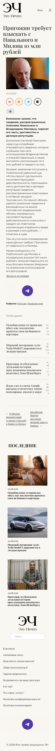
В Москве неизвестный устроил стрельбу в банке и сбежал (16, 419)
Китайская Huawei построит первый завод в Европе (39, 418)
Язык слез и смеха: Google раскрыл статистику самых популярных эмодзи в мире (24, 388)
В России (21, 303)
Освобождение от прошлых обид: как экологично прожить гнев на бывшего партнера (24, 329)
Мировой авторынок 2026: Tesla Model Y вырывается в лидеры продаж (24, 348)
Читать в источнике (17, 275)
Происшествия (35, 303)
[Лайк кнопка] (10, 111)
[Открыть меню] (50, 10)
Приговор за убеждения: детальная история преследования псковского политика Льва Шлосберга (23, 368)
